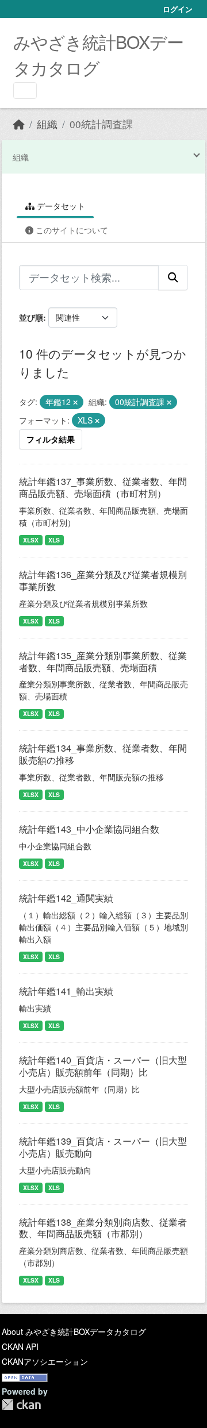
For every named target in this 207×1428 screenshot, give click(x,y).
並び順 (31, 317)
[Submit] (173, 277)
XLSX (31, 540)
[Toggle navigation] (25, 90)
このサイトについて (70, 230)
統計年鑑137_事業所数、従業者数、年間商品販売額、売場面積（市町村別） (103, 487)
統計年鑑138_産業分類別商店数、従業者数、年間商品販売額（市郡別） (103, 1228)
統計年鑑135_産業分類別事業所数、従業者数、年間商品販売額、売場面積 (103, 661)
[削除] (75, 402)
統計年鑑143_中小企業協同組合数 (89, 829)
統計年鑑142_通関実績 (66, 897)
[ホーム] (19, 124)
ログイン (178, 8)
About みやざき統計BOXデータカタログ (74, 1331)
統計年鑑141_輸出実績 (66, 991)
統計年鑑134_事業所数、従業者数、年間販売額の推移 (103, 754)
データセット (59, 205)
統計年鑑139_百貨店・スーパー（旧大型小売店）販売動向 (103, 1147)
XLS (54, 540)
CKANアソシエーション (45, 1361)
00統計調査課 (101, 124)
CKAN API (20, 1346)
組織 (47, 124)
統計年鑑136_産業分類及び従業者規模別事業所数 (103, 580)
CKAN (21, 1405)
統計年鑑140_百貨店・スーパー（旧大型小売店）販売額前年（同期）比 (103, 1066)
